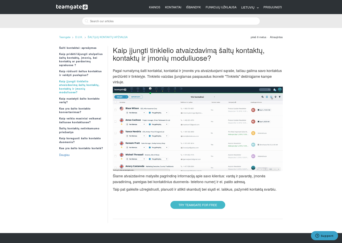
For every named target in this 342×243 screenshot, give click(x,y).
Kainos (154, 7)
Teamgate (64, 37)
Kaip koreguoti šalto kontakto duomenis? (80, 140)
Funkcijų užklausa (221, 7)
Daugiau (64, 155)
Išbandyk (193, 7)
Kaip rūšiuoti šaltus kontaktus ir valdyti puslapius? (80, 73)
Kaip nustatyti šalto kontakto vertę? (79, 100)
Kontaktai (173, 7)
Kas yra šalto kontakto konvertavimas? (75, 110)
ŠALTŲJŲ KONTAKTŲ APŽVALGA (108, 37)
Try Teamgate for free (198, 205)
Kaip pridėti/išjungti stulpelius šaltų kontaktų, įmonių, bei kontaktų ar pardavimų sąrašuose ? (81, 59)
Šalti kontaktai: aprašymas (78, 48)
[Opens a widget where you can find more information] (324, 236)
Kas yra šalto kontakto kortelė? (81, 148)
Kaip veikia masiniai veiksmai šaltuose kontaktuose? (80, 120)
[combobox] (171, 21)
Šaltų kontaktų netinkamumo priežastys (79, 130)
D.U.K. (79, 37)
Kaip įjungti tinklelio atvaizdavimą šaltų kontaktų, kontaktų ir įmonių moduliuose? (79, 87)
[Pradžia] (72, 7)
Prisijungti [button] (272, 7)
